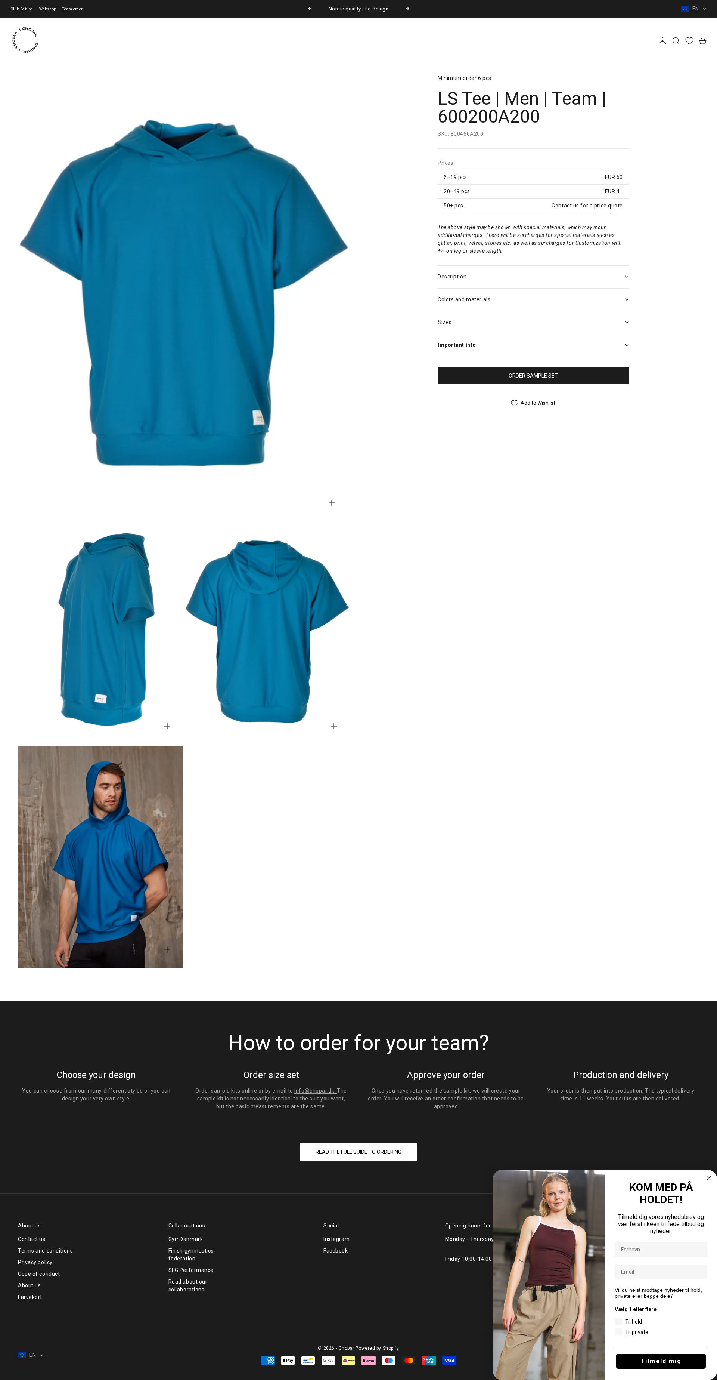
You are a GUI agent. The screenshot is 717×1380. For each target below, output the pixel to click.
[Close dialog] (708, 1178)
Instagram (336, 1239)
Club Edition (21, 9)
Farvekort (30, 1297)
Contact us (32, 1239)
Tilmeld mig (661, 1361)
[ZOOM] (331, 502)
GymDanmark (185, 1239)
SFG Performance (191, 1270)
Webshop (47, 9)
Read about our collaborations (188, 1286)
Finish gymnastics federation (191, 1255)
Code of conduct (39, 1274)
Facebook (335, 1251)
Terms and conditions (45, 1251)
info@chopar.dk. (315, 1091)
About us (29, 1285)
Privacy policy (35, 1262)
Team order (72, 9)
